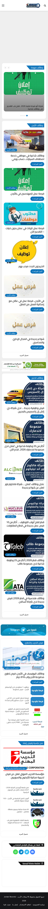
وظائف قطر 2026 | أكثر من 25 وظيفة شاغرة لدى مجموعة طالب (25, 562)
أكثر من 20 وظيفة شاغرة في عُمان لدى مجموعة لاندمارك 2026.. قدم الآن (24, 448)
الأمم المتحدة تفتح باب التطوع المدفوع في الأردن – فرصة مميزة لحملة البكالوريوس (17, 711)
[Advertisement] (24, 38)
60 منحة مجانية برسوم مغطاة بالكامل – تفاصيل (18, 810)
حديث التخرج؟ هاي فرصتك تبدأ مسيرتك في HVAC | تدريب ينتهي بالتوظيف (18, 722)
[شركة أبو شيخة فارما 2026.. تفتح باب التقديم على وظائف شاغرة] (24, 91)
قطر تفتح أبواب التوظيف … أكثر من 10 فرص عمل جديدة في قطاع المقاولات (25, 524)
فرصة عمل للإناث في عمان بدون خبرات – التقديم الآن (25, 230)
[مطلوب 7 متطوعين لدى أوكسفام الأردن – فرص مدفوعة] (37, 690)
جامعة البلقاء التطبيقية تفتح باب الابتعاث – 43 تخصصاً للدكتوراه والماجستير (18, 823)
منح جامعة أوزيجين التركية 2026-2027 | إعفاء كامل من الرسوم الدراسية (17, 790)
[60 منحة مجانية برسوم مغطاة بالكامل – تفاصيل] (37, 812)
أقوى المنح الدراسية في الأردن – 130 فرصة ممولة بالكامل (16, 799)
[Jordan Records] (33, 5)
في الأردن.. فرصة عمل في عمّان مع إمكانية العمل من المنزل (26, 303)
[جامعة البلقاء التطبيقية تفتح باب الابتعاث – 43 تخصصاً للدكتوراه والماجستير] (37, 823)
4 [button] (21, 115)
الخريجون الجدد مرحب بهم (31, 266)
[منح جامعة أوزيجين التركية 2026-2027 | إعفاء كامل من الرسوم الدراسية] (37, 791)
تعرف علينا (7, 905)
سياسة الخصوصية (39, 905)
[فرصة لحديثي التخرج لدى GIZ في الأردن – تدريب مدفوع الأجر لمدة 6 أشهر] (37, 701)
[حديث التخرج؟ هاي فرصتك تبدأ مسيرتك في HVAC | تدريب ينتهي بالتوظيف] (37, 723)
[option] (24, 91)
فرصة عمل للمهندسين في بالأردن (27, 193)
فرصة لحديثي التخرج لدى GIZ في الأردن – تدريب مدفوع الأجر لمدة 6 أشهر (17, 700)
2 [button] (24, 115)
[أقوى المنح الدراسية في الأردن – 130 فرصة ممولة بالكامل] (37, 802)
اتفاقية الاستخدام (25, 905)
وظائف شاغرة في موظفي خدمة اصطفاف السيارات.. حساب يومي (27, 157)
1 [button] (27, 115)
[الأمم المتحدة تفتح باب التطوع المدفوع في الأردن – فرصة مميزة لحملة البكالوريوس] (37, 712)
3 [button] (23, 115)
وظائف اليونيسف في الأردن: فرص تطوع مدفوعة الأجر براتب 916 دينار (24, 675)
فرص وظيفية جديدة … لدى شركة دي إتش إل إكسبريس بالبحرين (25, 410)
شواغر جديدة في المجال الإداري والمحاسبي (28, 341)
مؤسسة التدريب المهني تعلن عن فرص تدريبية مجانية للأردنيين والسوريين (24, 776)
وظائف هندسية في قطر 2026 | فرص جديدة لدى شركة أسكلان (25, 600)
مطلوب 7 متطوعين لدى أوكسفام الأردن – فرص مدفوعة (17, 688)
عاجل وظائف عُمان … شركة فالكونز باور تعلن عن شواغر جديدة (24, 486)
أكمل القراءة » (37, 164)
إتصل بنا (15, 905)
